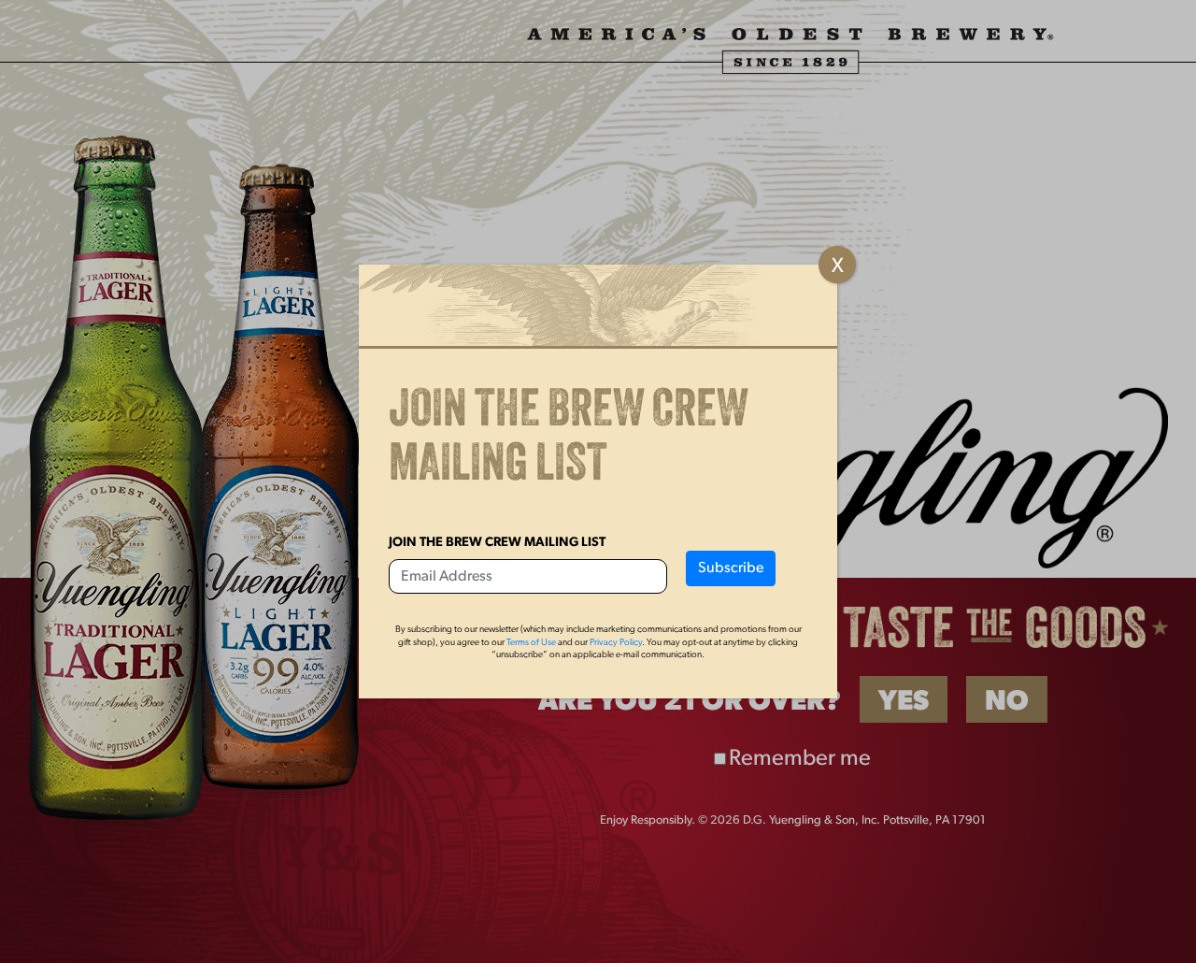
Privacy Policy (616, 643)
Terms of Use (531, 643)
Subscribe (730, 568)
